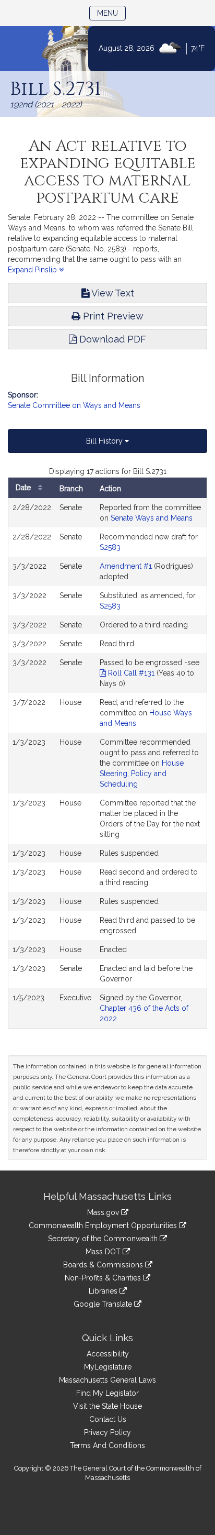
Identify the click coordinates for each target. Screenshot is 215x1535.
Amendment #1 (126, 566)
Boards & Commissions (104, 1265)
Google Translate (104, 1304)
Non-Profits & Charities (104, 1278)
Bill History (105, 441)
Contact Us (107, 1419)
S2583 (110, 547)
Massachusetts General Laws (107, 1380)
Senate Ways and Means (152, 518)
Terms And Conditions (107, 1445)
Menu (111, 12)
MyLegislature (108, 1367)
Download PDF (111, 339)
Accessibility (108, 1354)
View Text (111, 293)
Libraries (104, 1291)
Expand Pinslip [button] (33, 270)
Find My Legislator (107, 1393)
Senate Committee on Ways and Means (74, 405)
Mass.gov (104, 1212)
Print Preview (112, 316)
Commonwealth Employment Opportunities (104, 1225)
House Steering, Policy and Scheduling (142, 773)
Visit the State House (107, 1406)
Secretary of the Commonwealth (104, 1238)
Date (24, 487)
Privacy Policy (107, 1432)
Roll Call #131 (130, 673)
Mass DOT (104, 1251)
